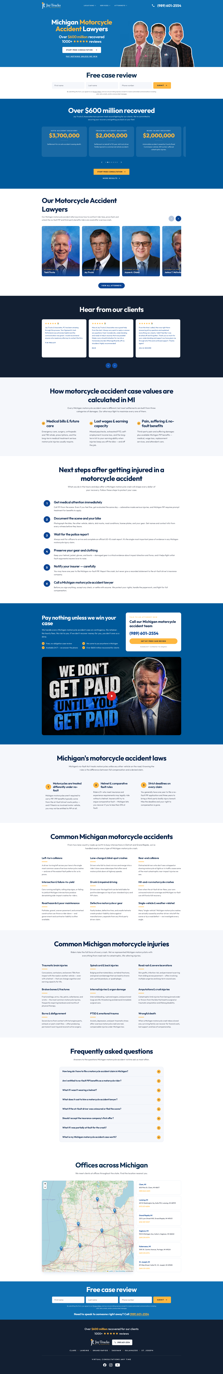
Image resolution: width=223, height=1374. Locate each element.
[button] (97, 1199)
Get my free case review (153, 641)
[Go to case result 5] (113, 162)
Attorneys (120, 5)
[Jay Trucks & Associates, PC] (100, 1342)
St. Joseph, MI (144, 1262)
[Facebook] (104, 1365)
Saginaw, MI (144, 1231)
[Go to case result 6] (115, 162)
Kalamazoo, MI (145, 1246)
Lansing (84, 1350)
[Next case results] (121, 162)
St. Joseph (147, 1350)
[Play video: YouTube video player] (111, 696)
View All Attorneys (111, 286)
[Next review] (114, 365)
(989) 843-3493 (144, 1191)
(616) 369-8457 (144, 1222)
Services (104, 5)
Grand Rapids (100, 1350)
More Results (110, 178)
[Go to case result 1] (105, 162)
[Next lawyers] (178, 218)
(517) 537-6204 (144, 1206)
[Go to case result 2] (107, 162)
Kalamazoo (131, 1350)
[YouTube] (117, 1365)
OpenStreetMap (120, 1271)
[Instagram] (110, 1365)
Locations (89, 5)
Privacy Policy (97, 91)
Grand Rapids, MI (145, 1215)
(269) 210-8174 (144, 1237)
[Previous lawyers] (171, 218)
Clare (73, 1350)
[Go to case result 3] (109, 162)
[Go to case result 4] (111, 162)
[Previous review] (108, 365)
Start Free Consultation (79, 50)
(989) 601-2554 (144, 633)
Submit (160, 85)
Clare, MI (142, 1184)
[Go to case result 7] (117, 162)
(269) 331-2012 (144, 1268)
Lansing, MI (143, 1200)
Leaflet (110, 1271)
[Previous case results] (102, 162)
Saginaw (116, 1350)
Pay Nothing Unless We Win (81, 56)
